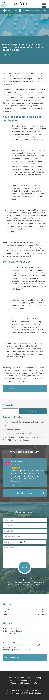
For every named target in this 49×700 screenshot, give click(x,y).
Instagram (25, 678)
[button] (2, 472)
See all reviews (24, 493)
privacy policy (35, 584)
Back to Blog (11, 389)
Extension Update (12, 430)
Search (8, 405)
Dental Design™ (36, 693)
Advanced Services (13, 426)
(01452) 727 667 (9, 642)
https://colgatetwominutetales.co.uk (31, 221)
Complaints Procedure (28, 680)
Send (24, 567)
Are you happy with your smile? (18, 433)
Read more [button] (16, 481)
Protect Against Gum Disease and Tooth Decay (25, 422)
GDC (35, 683)
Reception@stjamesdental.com (34, 11)
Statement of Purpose (20, 683)
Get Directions (12, 657)
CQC (26, 686)
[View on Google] (7, 463)
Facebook (12, 678)
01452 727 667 (12, 11)
